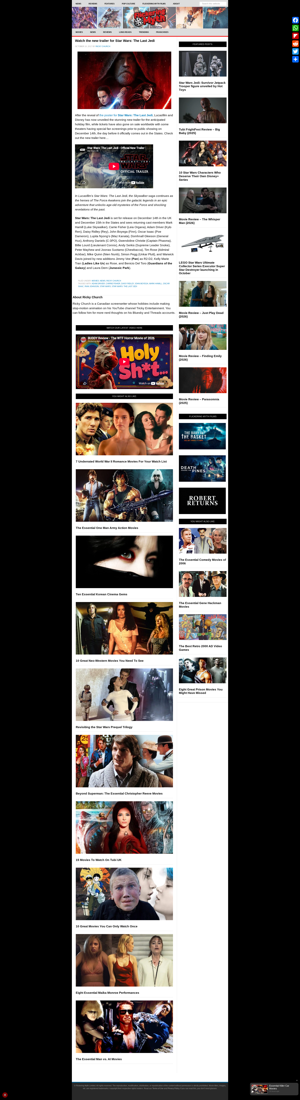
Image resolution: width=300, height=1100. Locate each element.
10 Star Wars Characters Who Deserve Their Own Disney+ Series (200, 176)
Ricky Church (113, 281)
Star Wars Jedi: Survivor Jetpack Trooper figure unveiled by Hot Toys (202, 86)
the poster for (126, 115)
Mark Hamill (155, 283)
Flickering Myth (150, 17)
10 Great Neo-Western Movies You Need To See (110, 660)
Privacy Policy (173, 1088)
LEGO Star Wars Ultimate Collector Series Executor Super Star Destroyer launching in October (202, 268)
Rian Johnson (92, 286)
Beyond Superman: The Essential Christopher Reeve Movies (119, 793)
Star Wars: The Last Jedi (124, 286)
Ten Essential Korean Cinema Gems (101, 594)
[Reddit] (295, 44)
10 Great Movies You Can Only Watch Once (107, 926)
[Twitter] (295, 51)
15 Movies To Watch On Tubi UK (99, 860)
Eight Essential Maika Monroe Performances (107, 992)
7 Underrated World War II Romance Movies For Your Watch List (121, 461)
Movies (95, 281)
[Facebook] (295, 20)
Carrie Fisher (113, 283)
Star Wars (105, 286)
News (102, 281)
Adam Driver (98, 283)
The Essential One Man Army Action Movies (107, 528)
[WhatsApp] (295, 28)
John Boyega (141, 283)
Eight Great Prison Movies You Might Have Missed (201, 691)
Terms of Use (157, 1088)
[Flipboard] (295, 36)
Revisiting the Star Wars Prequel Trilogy (104, 727)
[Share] (295, 59)
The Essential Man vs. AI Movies (99, 1059)
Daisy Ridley (127, 283)
